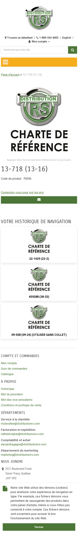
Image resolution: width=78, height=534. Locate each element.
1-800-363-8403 (48, 37)
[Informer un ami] (39, 200)
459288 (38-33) (39, 296)
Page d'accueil (10, 74)
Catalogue (7, 374)
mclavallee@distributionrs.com (20, 423)
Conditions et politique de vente (21, 405)
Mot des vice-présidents (16, 400)
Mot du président (12, 394)
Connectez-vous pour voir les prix (22, 192)
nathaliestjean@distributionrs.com (22, 434)
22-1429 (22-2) (39, 258)
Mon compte (39, 41)
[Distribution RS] (39, 17)
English (66, 37)
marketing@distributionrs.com (20, 454)
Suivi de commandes (14, 368)
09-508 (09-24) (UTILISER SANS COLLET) (39, 335)
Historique (7, 389)
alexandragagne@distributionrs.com (23, 444)
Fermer (39, 527)
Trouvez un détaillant (20, 37)
